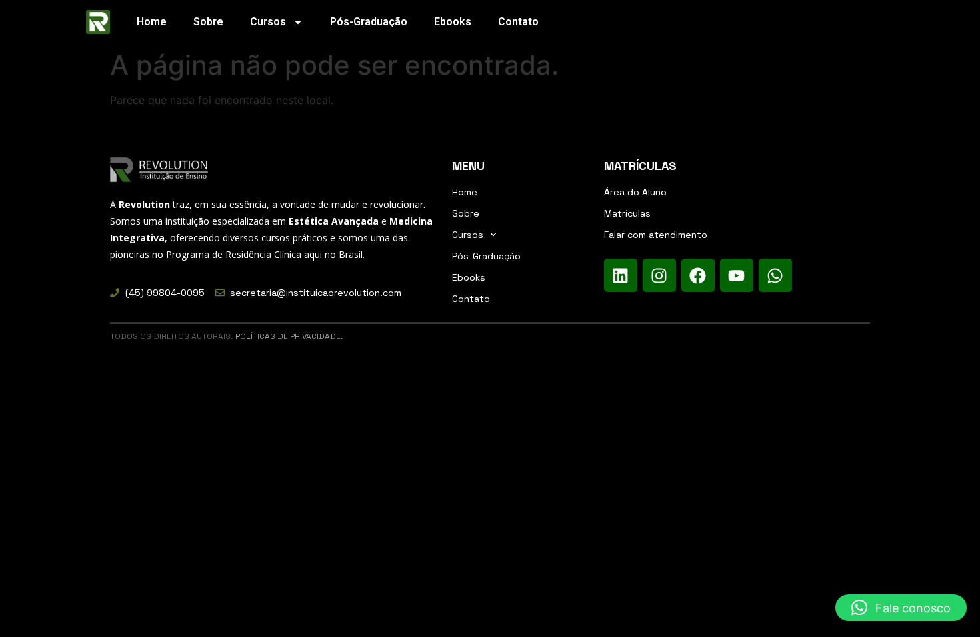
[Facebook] (698, 275)
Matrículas (627, 213)
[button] (901, 607)
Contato (518, 21)
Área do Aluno (635, 192)
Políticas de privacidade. (289, 336)
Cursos (268, 21)
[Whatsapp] (775, 275)
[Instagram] (659, 275)
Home (152, 21)
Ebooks (452, 21)
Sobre (208, 21)
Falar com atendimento (655, 235)
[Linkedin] (620, 275)
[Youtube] (736, 275)
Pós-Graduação (368, 21)
